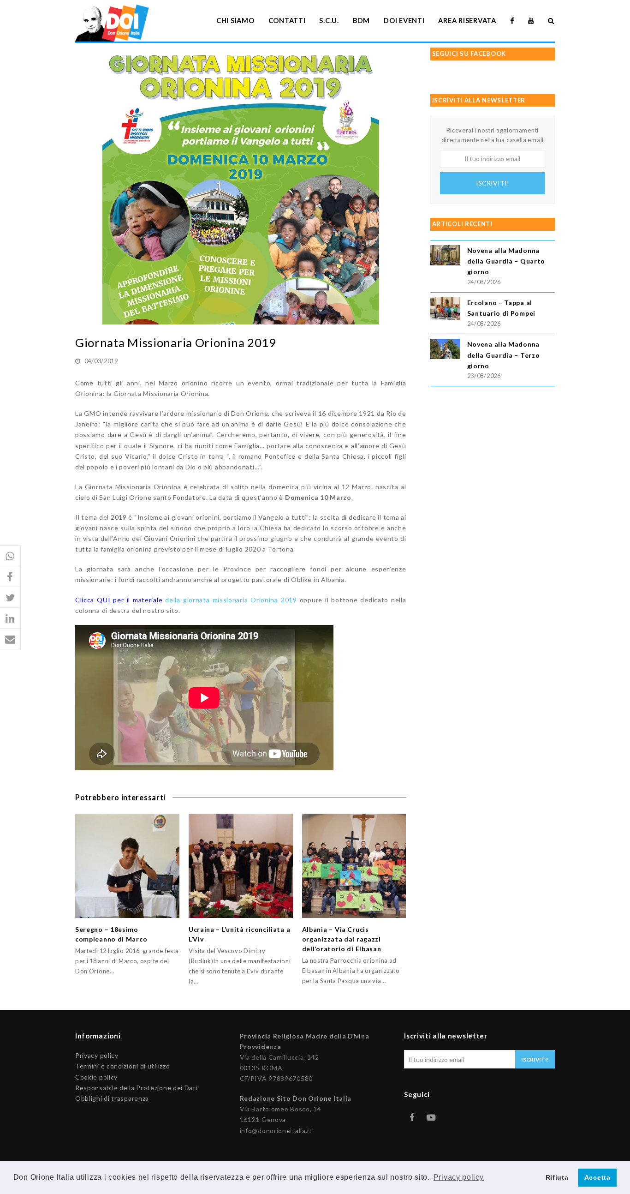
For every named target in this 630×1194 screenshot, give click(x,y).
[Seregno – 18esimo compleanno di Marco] (127, 866)
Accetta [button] (597, 1177)
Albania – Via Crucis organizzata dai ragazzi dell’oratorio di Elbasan (341, 939)
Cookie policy (96, 1077)
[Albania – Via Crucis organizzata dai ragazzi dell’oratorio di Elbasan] (354, 866)
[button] (10, 556)
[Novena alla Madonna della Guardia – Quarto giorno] (445, 256)
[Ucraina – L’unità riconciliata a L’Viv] (241, 866)
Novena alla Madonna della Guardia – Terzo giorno (503, 354)
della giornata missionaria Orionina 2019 (186, 600)
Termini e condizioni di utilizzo (122, 1066)
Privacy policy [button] (459, 1177)
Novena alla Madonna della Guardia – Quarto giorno (506, 261)
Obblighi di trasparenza (112, 1098)
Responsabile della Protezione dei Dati (136, 1088)
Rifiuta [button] (557, 1177)
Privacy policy (97, 1055)
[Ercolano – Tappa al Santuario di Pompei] (445, 310)
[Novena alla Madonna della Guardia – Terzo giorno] (445, 350)
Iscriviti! (492, 183)
